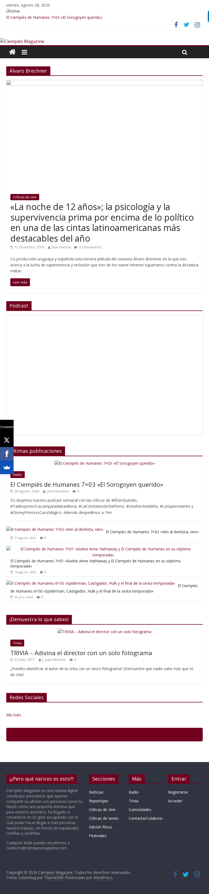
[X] (7, 440)
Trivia (17, 643)
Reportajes (98, 800)
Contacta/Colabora (145, 818)
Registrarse (178, 792)
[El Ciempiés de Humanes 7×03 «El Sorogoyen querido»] (104, 463)
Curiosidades (140, 809)
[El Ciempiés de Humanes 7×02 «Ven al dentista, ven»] (54, 529)
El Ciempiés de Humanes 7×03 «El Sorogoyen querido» (54, 17)
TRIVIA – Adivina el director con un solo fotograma (81, 653)
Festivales (97, 835)
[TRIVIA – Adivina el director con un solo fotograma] (104, 631)
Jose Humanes (58, 491)
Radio (17, 474)
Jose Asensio (61, 247)
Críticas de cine (24, 197)
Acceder (175, 800)
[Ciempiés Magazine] (22, 41)
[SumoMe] (7, 467)
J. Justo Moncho (54, 659)
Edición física (100, 827)
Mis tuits (13, 714)
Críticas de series (104, 818)
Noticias (96, 792)
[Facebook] (7, 454)
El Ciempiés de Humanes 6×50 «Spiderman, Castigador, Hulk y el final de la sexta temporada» (104, 588)
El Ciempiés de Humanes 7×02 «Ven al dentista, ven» (152, 531)
